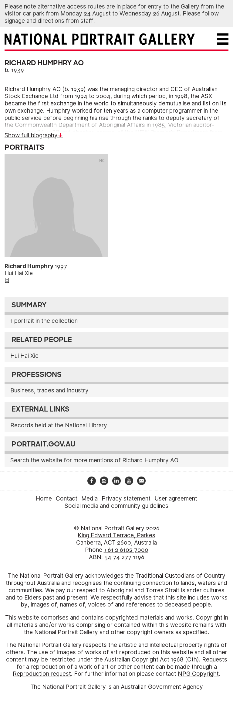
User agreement (175, 498)
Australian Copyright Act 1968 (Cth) (151, 659)
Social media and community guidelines (116, 505)
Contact (66, 498)
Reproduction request (42, 673)
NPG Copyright (198, 673)
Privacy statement (126, 498)
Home (44, 498)
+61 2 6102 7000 (126, 549)
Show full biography (31, 135)
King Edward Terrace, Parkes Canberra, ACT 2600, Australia (116, 539)
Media (89, 498)
